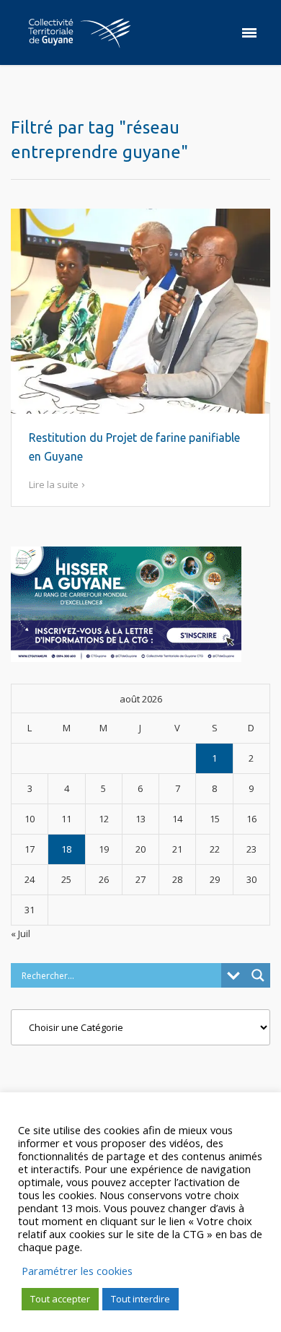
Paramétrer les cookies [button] (77, 1270)
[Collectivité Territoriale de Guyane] (79, 32)
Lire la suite (54, 484)
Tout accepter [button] (60, 1298)
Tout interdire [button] (140, 1298)
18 (66, 849)
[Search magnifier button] (258, 975)
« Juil (20, 933)
